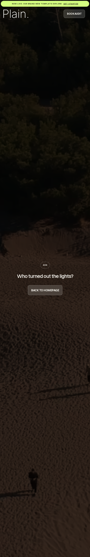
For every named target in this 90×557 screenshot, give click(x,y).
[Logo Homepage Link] (15, 14)
